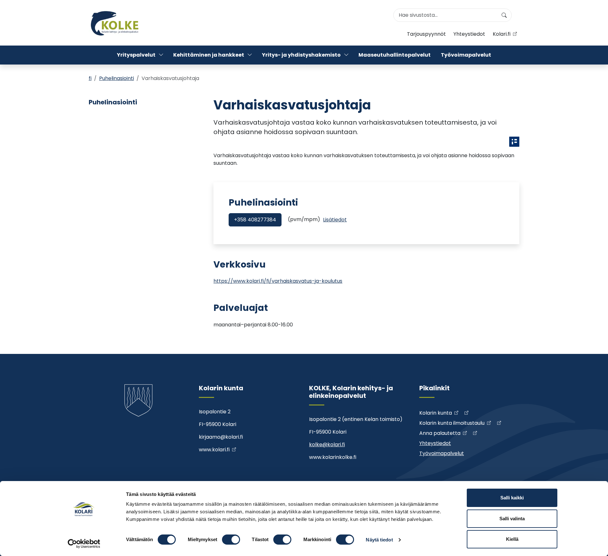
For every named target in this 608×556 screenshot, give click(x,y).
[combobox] (452, 15)
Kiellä (512, 539)
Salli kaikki (512, 497)
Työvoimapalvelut (466, 55)
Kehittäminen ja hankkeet (208, 55)
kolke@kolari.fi (327, 444)
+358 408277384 (255, 219)
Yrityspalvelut (136, 55)
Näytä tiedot (379, 539)
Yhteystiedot (469, 34)
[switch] (231, 539)
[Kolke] (115, 23)
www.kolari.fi (214, 449)
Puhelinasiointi (116, 78)
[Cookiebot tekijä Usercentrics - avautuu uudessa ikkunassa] (84, 543)
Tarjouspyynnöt (426, 34)
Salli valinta (512, 518)
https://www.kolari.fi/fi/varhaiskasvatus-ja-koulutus (277, 281)
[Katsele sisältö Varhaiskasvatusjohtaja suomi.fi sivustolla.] (514, 142)
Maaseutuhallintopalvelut (394, 55)
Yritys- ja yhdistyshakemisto (301, 55)
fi (90, 78)
